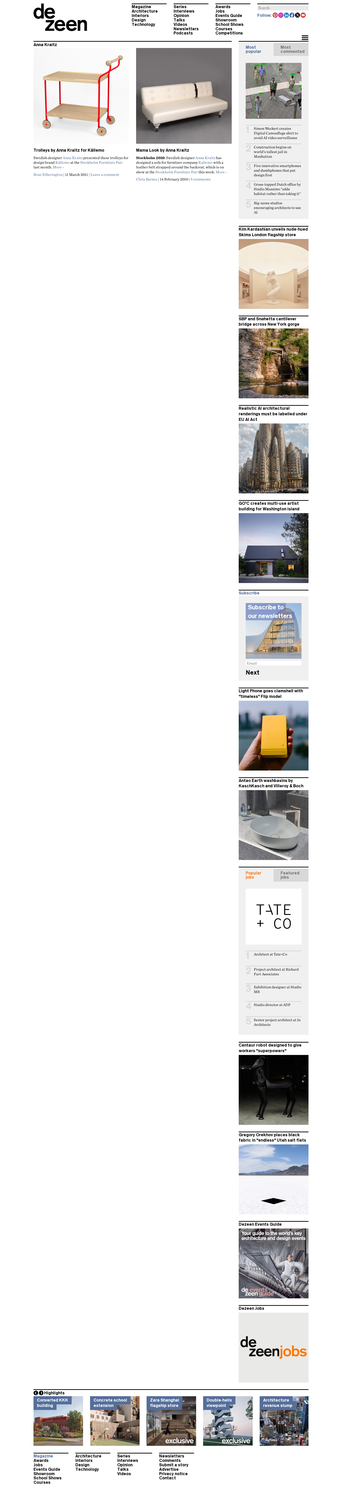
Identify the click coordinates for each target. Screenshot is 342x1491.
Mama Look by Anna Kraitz (162, 150)
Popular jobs (253, 875)
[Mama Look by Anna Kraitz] (184, 98)
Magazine (141, 7)
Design (139, 20)
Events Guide (228, 16)
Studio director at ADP (272, 1005)
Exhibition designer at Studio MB (277, 989)
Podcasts (183, 33)
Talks (179, 20)
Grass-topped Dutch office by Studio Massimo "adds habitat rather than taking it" (277, 189)
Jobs (220, 11)
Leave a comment (105, 174)
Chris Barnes (146, 179)
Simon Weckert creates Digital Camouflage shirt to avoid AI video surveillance (276, 133)
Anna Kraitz (73, 157)
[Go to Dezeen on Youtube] (303, 16)
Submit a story (173, 1465)
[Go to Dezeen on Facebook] (292, 16)
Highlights (54, 1393)
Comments (170, 1460)
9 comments (201, 179)
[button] (305, 38)
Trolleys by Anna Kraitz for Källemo (69, 150)
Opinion (181, 16)
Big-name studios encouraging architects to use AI (277, 208)
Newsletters (186, 29)
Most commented (293, 49)
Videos (180, 24)
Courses (223, 29)
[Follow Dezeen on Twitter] (298, 16)
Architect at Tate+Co (270, 954)
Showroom (226, 20)
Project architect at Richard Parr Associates (276, 971)
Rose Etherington (48, 174)
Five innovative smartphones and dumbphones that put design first (277, 170)
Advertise (169, 1469)
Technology (143, 24)
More (58, 167)
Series (180, 7)
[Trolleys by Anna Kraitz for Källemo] (81, 98)
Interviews (184, 11)
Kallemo (205, 162)
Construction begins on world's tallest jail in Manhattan (272, 152)
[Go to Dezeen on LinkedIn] (286, 16)
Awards (223, 7)
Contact (167, 1478)
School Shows (229, 24)
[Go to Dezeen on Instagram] (281, 16)
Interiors (140, 16)
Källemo (62, 162)
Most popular (253, 49)
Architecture (145, 11)
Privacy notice (173, 1474)
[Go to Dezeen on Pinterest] (275, 16)
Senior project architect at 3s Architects (277, 1022)
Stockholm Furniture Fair (101, 162)
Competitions (229, 33)
